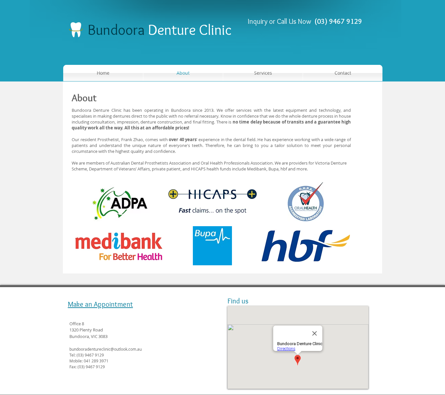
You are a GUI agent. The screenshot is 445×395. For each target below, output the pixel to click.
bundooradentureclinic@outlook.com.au (105, 349)
